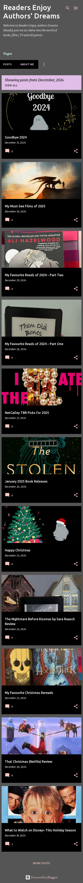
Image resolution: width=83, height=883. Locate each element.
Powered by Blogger (44, 877)
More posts (41, 863)
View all (11, 86)
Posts (7, 64)
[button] (75, 151)
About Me (27, 64)
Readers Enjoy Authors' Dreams (31, 11)
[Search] (67, 8)
